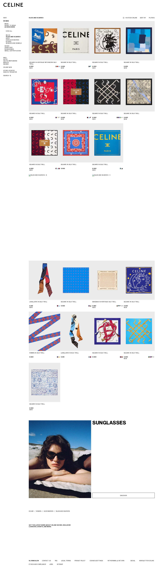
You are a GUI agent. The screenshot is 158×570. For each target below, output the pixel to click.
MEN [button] (4, 57)
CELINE (31, 511)
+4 (122, 306)
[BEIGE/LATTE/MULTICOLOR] (57, 117)
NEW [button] (5, 17)
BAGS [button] (6, 24)
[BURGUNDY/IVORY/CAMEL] (90, 117)
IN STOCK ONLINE (131, 17)
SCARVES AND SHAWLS (13, 43)
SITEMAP (60, 564)
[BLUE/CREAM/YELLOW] (59, 66)
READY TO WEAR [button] (10, 25)
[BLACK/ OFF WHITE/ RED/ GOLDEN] (120, 305)
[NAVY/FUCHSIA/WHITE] (118, 117)
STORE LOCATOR (9, 70)
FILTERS (151, 17)
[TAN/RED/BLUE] (57, 66)
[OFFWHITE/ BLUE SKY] (89, 117)
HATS (7, 38)
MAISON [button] (6, 64)
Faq (56, 560)
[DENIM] (118, 305)
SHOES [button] (7, 46)
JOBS (51, 564)
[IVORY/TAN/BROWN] (122, 357)
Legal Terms (66, 560)
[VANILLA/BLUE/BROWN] (59, 305)
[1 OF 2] (107, 40)
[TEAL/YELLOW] (90, 66)
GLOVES (8, 41)
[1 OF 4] (44, 40)
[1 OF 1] (107, 280)
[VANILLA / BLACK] (90, 305)
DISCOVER (123, 495)
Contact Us (46, 560)
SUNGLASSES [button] (9, 49)
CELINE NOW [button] (7, 67)
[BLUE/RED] (57, 357)
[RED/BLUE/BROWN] (57, 305)
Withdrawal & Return (116, 560)
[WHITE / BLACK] (89, 66)
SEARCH (6, 75)
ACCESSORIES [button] (10, 27)
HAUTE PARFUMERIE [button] (10, 61)
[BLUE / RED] (89, 305)
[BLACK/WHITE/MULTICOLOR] (59, 117)
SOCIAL (132, 560)
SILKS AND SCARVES (13, 37)
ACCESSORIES (48, 511)
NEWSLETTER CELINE (146, 560)
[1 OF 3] (107, 143)
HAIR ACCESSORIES (12, 40)
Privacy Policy (80, 560)
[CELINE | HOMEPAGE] (13, 5)
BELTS (8, 35)
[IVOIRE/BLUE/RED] (120, 357)
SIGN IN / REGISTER (10, 72)
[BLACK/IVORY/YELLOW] (117, 117)
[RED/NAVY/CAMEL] (87, 117)
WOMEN (38, 511)
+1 (122, 117)
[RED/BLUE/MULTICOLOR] (56, 117)
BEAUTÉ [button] (6, 62)
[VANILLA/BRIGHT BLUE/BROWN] (56, 66)
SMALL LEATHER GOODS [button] (13, 50)
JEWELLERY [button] (9, 47)
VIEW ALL (9, 31)
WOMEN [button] (6, 21)
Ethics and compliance (37, 564)
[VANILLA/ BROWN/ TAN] (117, 305)
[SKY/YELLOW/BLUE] (120, 117)
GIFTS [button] (5, 59)
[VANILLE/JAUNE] (59, 357)
